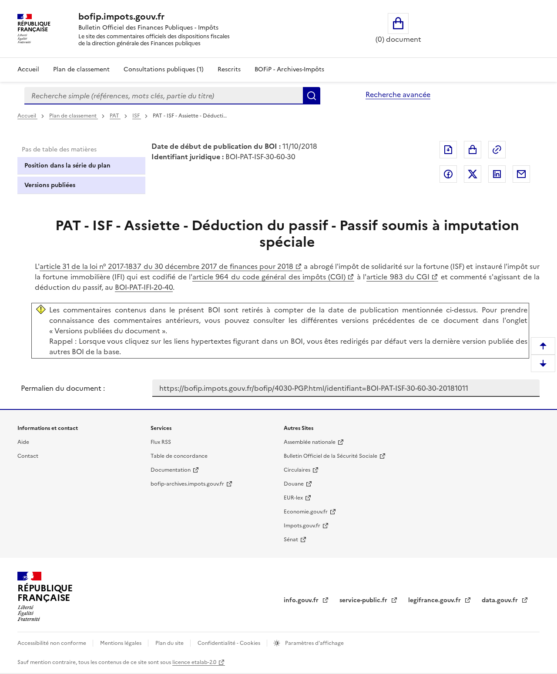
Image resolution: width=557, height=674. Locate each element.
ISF (136, 116)
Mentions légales (121, 643)
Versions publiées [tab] (49, 185)
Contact (27, 456)
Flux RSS (161, 442)
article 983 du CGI (397, 277)
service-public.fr (364, 600)
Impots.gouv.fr (302, 526)
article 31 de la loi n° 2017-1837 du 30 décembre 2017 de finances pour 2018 (166, 266)
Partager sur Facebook (448, 174)
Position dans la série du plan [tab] (67, 165)
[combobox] (163, 95)
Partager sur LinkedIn (497, 174)
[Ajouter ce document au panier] (472, 149)
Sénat (291, 539)
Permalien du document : (63, 388)
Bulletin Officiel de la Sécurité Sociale (330, 456)
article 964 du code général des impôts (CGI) (269, 277)
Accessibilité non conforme (52, 643)
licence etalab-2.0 (194, 662)
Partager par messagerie (521, 174)
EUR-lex (293, 498)
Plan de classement (81, 69)
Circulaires (297, 470)
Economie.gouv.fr (306, 512)
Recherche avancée (398, 94)
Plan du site (170, 643)
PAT (115, 116)
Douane (294, 484)
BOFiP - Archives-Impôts (289, 69)
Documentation (171, 470)
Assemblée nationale (310, 442)
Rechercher (311, 95)
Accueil (28, 69)
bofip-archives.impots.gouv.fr (187, 484)
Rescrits (229, 69)
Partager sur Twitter (472, 174)
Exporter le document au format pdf (448, 149)
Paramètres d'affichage (314, 643)
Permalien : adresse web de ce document (497, 149)
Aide (23, 442)
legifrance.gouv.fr (435, 600)
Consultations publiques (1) (164, 69)
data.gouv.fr (501, 600)
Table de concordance (179, 456)
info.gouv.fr (302, 600)
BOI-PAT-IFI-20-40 (144, 287)
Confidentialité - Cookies (230, 643)
